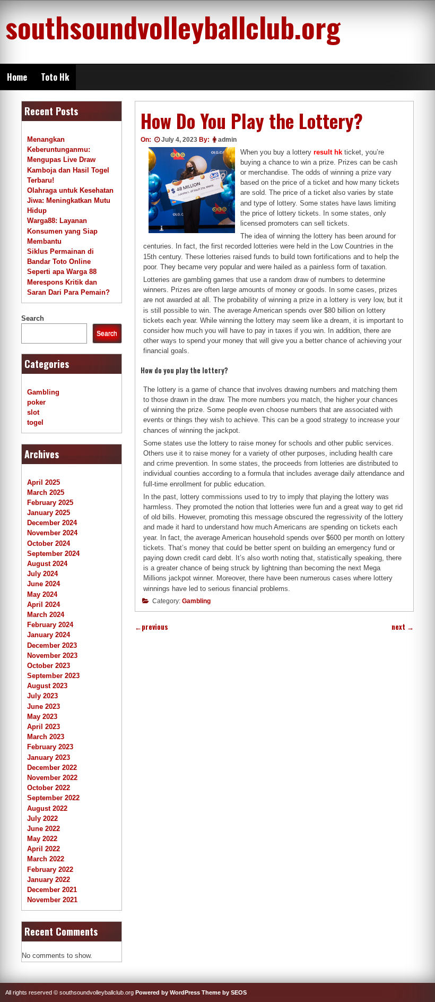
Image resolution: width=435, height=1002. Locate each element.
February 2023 (50, 747)
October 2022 (48, 788)
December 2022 (52, 768)
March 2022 (45, 859)
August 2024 (47, 564)
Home (17, 77)
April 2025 (43, 482)
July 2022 (42, 819)
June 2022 (43, 829)
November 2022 (52, 778)
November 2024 (52, 533)
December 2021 (52, 890)
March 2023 (45, 737)
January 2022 (48, 880)
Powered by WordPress (167, 992)
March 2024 (45, 615)
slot (33, 412)
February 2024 (50, 625)
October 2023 (48, 666)
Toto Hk (55, 77)
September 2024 (53, 554)
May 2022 (42, 839)
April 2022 (43, 849)
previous (151, 627)
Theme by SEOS (224, 992)
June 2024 (43, 584)
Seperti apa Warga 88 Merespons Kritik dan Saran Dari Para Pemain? (68, 282)
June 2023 (43, 706)
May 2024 (42, 594)
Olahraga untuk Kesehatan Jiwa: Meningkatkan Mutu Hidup (70, 200)
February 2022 (50, 869)
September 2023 (53, 676)
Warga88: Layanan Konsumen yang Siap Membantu (62, 231)
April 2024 (43, 605)
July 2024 (42, 574)
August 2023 (47, 686)
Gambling (196, 601)
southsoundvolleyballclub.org (173, 26)
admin (227, 139)
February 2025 (50, 503)
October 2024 (48, 543)
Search (32, 318)
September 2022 (53, 798)
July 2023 (42, 696)
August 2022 (47, 808)
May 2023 (42, 717)
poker (36, 402)
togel (35, 422)
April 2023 (43, 727)
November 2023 (52, 656)
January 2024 (48, 635)
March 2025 (45, 492)
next (403, 627)
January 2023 (48, 757)
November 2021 (52, 900)
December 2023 (52, 645)
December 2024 (52, 523)
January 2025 (48, 513)
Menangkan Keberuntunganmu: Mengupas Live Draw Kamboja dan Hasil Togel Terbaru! (68, 159)
